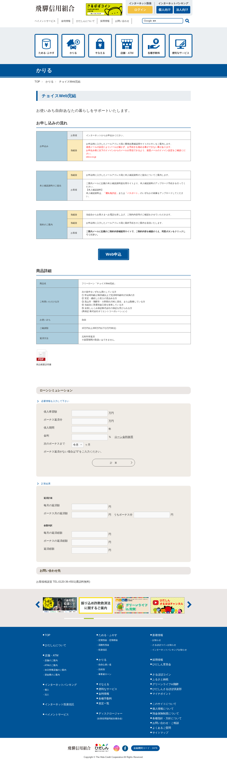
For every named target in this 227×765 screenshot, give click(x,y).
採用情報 (105, 21)
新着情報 (157, 635)
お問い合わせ (122, 21)
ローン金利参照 (123, 437)
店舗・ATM (127, 46)
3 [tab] (89, 618)
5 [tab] (109, 618)
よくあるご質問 (161, 727)
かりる (73, 46)
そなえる (100, 46)
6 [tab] (118, 618)
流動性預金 (103, 645)
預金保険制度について (165, 713)
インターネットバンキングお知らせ (169, 650)
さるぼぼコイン (104, 9)
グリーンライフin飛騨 (165, 684)
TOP (37, 81)
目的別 (101, 669)
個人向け (164, 10)
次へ (189, 604)
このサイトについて (164, 703)
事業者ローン (104, 674)
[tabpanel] (132, 605)
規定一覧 (103, 703)
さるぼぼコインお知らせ (164, 645)
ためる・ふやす (46, 46)
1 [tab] (69, 618)
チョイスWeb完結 (69, 81)
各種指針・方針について (167, 718)
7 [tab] (128, 618)
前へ (37, 604)
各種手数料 (154, 46)
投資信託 (102, 650)
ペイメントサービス (45, 21)
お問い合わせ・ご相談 (165, 723)
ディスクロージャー (110, 716)
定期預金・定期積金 (108, 640)
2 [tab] (79, 618)
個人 (46, 689)
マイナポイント (161, 693)
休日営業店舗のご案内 (55, 670)
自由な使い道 (104, 664)
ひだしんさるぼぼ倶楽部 (167, 689)
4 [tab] (99, 618)
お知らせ (156, 640)
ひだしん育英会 (161, 664)
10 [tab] (158, 618)
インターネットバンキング (60, 684)
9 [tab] (148, 618)
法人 (46, 694)
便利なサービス (181, 46)
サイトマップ (160, 732)
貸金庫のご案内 (52, 674)
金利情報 (65, 21)
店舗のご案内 (51, 660)
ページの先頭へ (220, 758)
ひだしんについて (85, 21)
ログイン (140, 10)
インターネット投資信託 (59, 704)
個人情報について (163, 708)
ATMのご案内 (51, 665)
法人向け (182, 10)
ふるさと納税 (160, 679)
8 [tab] (138, 618)
